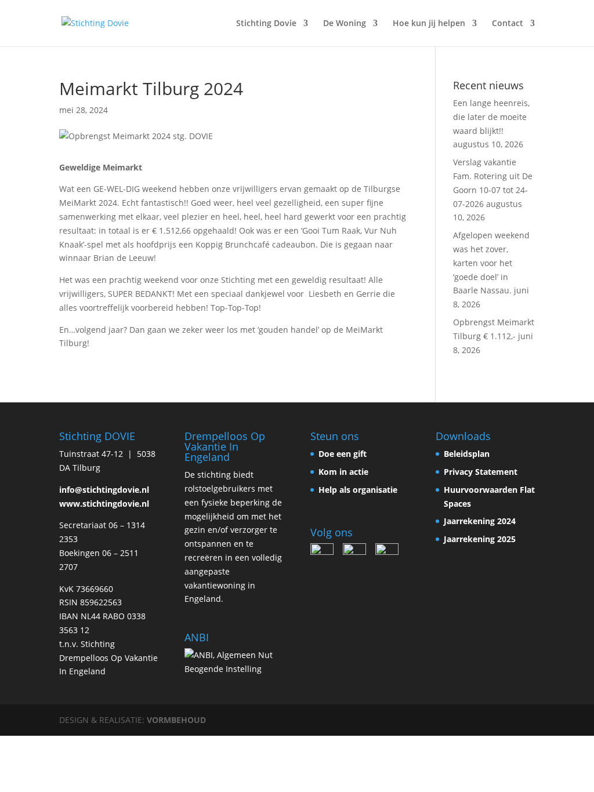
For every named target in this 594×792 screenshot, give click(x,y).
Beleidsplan (467, 453)
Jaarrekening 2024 (480, 520)
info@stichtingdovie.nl (104, 489)
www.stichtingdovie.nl (104, 503)
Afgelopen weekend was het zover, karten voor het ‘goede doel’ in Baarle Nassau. (491, 263)
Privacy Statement (480, 471)
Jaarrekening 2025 (480, 538)
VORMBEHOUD (176, 719)
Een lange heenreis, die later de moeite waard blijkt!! (491, 116)
